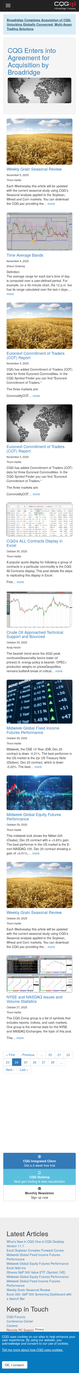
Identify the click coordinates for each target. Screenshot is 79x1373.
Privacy (39, 1329)
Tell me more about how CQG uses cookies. (32, 1350)
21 (60, 1054)
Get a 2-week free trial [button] (39, 1163)
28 (54, 1062)
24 (18, 1063)
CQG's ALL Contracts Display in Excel (35, 543)
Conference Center (20, 1321)
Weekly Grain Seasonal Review (34, 169)
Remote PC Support (20, 1330)
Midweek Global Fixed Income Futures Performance (33, 730)
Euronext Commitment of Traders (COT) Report (36, 355)
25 (27, 1062)
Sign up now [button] (39, 1195)
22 (69, 1054)
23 (9, 1062)
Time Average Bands (25, 255)
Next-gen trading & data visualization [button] (39, 1179)
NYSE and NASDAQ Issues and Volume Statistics (34, 999)
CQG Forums (16, 1317)
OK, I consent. (15, 1365)
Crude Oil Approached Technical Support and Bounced (35, 634)
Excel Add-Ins (16, 1268)
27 (45, 1062)
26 (36, 1062)
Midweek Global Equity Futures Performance (34, 816)
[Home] (65, 6)
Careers (12, 1325)
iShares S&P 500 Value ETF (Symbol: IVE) (36, 1272)
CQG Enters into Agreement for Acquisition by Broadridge (32, 61)
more (51, 203)
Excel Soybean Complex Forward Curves (35, 1250)
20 (51, 1054)
